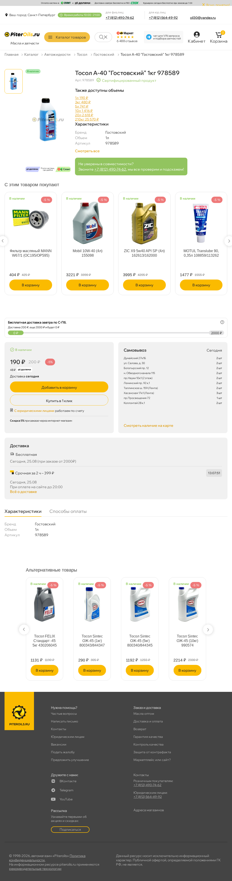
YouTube (66, 799)
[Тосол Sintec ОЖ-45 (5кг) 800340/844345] (140, 602)
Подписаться (70, 829)
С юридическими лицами (34, 411)
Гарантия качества (148, 737)
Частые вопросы (64, 714)
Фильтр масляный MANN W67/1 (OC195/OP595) (31, 253)
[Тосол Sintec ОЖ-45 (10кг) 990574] (187, 602)
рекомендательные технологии (35, 869)
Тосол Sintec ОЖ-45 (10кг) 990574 (187, 640)
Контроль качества (148, 744)
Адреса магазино (148, 810)
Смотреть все (87, 151)
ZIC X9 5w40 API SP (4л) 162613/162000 (144, 253)
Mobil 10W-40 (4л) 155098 (87, 253)
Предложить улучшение (70, 760)
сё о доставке (23, 491)
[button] (24, 630)
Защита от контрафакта (152, 752)
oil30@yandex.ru (203, 17)
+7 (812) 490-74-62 (120, 17)
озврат (139, 729)
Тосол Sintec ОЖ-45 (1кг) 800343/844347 (92, 640)
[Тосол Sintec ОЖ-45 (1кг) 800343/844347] (92, 602)
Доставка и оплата (148, 721)
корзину (31, 285)
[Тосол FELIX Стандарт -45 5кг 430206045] (44, 602)
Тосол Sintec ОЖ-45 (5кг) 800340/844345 (139, 640)
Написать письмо (64, 721)
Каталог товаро (71, 37)
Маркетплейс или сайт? (152, 760)
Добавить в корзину (59, 387)
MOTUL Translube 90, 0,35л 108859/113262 (201, 253)
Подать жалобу (63, 752)
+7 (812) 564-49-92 (163, 17)
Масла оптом (143, 714)
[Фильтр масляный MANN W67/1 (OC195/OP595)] (30, 214)
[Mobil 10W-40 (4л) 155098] (88, 221)
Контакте (68, 781)
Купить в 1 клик (59, 400)
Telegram (66, 790)
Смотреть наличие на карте (148, 425)
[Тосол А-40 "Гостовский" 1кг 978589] (48, 124)
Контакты (58, 729)
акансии (58, 744)
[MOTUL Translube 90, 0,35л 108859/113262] (201, 221)
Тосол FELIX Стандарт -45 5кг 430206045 (44, 640)
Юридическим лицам (67, 737)
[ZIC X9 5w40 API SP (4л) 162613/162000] (144, 221)
